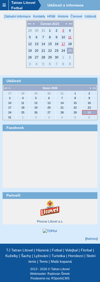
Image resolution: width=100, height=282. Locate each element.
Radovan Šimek (58, 274)
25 (70, 50)
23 (56, 50)
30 (36, 30)
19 (30, 50)
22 (50, 50)
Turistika (58, 256)
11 (70, 37)
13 (36, 44)
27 (36, 57)
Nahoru (91, 239)
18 (70, 44)
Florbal (86, 250)
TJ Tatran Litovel (19, 250)
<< (29, 24)
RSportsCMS (60, 278)
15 (50, 44)
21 (43, 50)
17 (63, 44)
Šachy (26, 256)
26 (30, 57)
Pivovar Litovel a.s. (50, 221)
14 (43, 44)
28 (43, 57)
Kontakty (39, 16)
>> (70, 24)
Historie (63, 16)
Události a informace (65, 5)
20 (36, 50)
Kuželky (11, 256)
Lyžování (41, 256)
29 (30, 30)
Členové (76, 16)
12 (30, 44)
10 (63, 37)
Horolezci (75, 256)
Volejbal (71, 250)
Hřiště (51, 16)
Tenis (43, 261)
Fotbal (57, 250)
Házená (42, 250)
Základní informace (17, 16)
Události (90, 16)
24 (63, 50)
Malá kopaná (61, 261)
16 (56, 44)
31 (43, 30)
